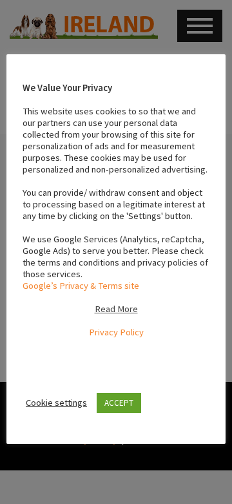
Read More (116, 309)
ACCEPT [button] (118, 402)
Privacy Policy (116, 332)
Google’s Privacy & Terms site (81, 285)
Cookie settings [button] (56, 402)
